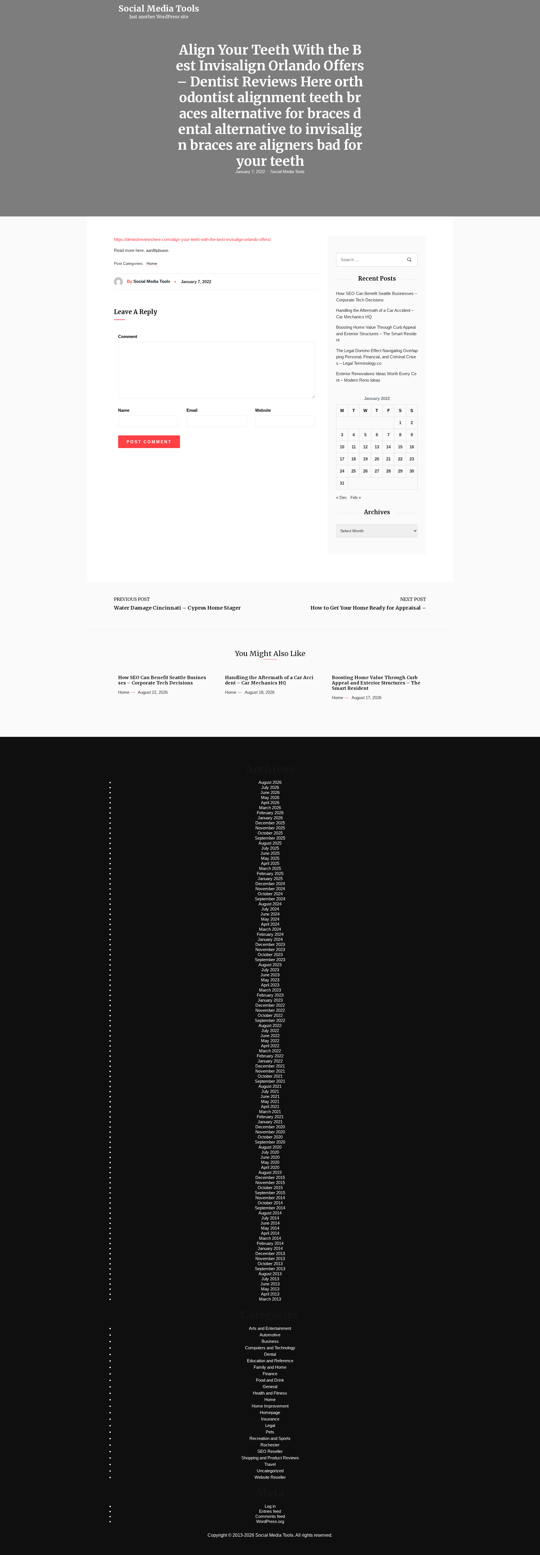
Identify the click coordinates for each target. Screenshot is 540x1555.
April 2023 (270, 985)
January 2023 (270, 1000)
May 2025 (270, 858)
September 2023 (270, 959)
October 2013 (270, 1263)
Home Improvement (270, 1406)
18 (353, 459)
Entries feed (270, 1511)
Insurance (270, 1419)
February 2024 (270, 934)
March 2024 (270, 929)
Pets (270, 1431)
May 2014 (270, 1228)
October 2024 (270, 893)
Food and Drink (270, 1380)
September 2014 (270, 1207)
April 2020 (270, 1167)
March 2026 (270, 807)
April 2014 (270, 1233)
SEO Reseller (270, 1451)
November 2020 (270, 1131)
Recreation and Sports (270, 1438)
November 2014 (270, 1197)
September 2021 (270, 1081)
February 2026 (270, 812)
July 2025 (270, 848)
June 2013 (270, 1283)
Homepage (270, 1412)
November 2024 (270, 888)
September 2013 (270, 1268)
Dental (270, 1354)
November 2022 (270, 1010)
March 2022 (270, 1050)
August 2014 (270, 1213)
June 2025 (270, 853)
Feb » (355, 497)
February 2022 (270, 1055)
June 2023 (270, 974)
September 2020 (270, 1142)
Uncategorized (270, 1470)
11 (354, 446)
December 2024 (270, 883)
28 (388, 471)
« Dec (341, 497)
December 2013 (270, 1253)
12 (365, 446)
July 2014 (270, 1218)
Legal (270, 1425)
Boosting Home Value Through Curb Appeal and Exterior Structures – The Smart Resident (376, 333)
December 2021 (270, 1066)
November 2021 (270, 1071)
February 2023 (270, 995)
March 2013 (270, 1299)
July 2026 (270, 787)
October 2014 (270, 1202)
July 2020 (270, 1152)
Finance (270, 1373)
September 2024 (270, 898)
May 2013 (270, 1288)
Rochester (270, 1444)
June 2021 (270, 1096)
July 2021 (270, 1091)
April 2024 (270, 924)
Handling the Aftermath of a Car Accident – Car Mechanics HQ (375, 313)
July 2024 (270, 909)
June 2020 (270, 1157)
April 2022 (270, 1045)
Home (152, 263)
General (270, 1386)
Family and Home (270, 1367)
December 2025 (270, 822)
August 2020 (270, 1147)
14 (388, 446)
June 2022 (270, 1035)
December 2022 (270, 1005)
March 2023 (270, 990)
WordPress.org (270, 1521)
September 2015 (270, 1192)
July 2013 (270, 1278)
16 (412, 446)
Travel (270, 1464)
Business (270, 1341)
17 (342, 459)
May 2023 (270, 979)
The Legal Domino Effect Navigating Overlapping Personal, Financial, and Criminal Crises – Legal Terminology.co (377, 357)
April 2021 (270, 1106)
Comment (127, 336)
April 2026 (270, 802)
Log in (270, 1506)
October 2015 (270, 1187)
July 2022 (270, 1030)
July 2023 (270, 969)
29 (400, 471)
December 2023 (270, 944)
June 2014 (270, 1223)
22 (400, 459)
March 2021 (270, 1111)
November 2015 (270, 1182)
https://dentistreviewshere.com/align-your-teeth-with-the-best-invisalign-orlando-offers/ (192, 239)
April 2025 (270, 863)
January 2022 (270, 1061)
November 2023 (270, 949)
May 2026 (270, 797)
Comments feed (270, 1516)
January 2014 (270, 1248)
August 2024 (270, 903)
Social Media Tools (287, 171)
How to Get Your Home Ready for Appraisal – (368, 608)
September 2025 (270, 838)
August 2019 (270, 1172)
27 (377, 471)
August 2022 (270, 1025)
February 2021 (270, 1116)
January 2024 (270, 939)
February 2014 (270, 1243)
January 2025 (270, 878)
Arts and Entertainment (270, 1328)
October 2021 (270, 1076)
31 (342, 483)
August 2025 (270, 843)
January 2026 (270, 817)
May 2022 (270, 1040)
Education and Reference (270, 1360)
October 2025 (270, 833)
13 (377, 446)
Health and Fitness (270, 1393)
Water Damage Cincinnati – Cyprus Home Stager (177, 608)
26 (365, 471)
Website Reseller (270, 1477)
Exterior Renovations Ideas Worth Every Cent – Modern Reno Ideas (376, 376)
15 (400, 446)
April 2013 (270, 1294)
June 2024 (270, 914)
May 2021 (270, 1101)
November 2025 (270, 827)
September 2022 (270, 1020)
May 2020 (270, 1162)
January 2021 (270, 1121)
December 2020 (270, 1126)
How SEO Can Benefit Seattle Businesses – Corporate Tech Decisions (376, 296)
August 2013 (270, 1273)
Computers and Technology (270, 1347)
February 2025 (270, 873)
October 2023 (270, 954)
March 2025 (270, 868)
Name (123, 410)
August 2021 (270, 1086)
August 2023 (270, 964)
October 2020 (270, 1137)
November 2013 (270, 1258)
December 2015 (270, 1177)
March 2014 (270, 1238)
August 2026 (270, 782)
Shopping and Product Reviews (270, 1457)
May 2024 (270, 919)
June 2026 (270, 792)
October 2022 (270, 1015)
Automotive (270, 1334)
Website (263, 410)
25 (353, 471)
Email (191, 410)
